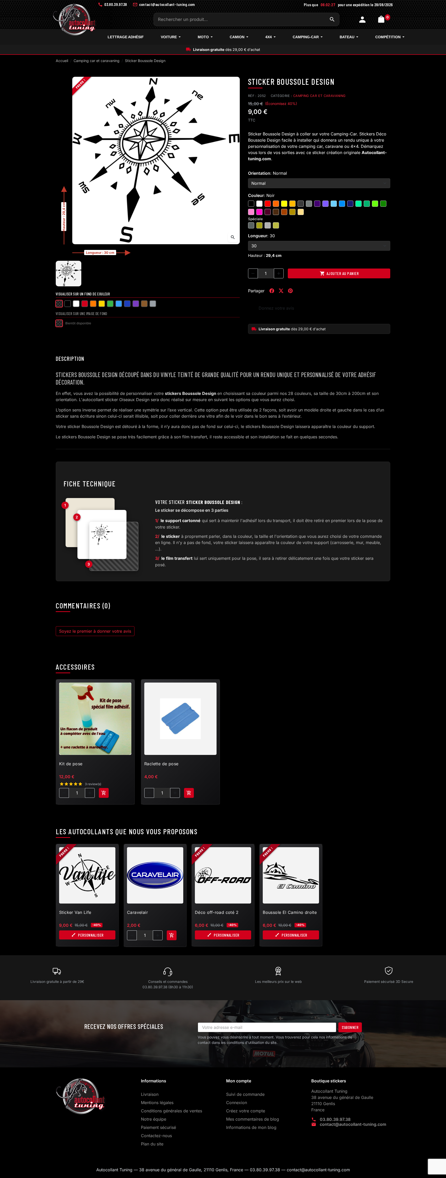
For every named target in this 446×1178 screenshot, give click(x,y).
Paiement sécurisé (158, 1127)
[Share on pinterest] (290, 291)
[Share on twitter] (281, 291)
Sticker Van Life (75, 912)
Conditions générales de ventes (171, 1110)
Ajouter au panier (339, 273)
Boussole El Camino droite (290, 912)
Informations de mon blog (251, 1127)
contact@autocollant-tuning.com (353, 1124)
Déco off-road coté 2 (216, 912)
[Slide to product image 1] (68, 273)
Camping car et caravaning (319, 96)
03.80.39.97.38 (335, 1119)
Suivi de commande (245, 1094)
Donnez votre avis (276, 308)
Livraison (149, 1094)
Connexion (236, 1102)
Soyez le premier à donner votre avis (95, 631)
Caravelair (137, 912)
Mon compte (238, 1080)
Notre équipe (153, 1119)
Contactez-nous (156, 1135)
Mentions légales (157, 1102)
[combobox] (246, 19)
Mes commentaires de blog (252, 1119)
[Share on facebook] (272, 291)
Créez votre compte (245, 1110)
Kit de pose (70, 763)
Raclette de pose (161, 763)
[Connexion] (363, 19)
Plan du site (152, 1143)
